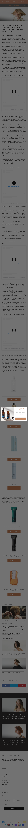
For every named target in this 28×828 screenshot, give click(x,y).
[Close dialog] (26, 408)
